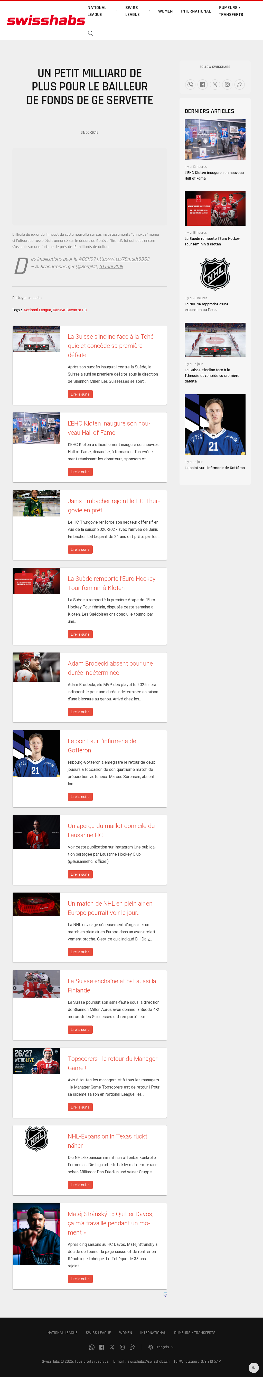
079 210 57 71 (211, 1361)
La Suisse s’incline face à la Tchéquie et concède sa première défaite (212, 375)
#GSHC (85, 259)
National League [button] (97, 11)
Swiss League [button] (132, 11)
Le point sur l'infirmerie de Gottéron (215, 468)
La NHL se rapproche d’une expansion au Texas (206, 307)
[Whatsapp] (190, 84)
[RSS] (239, 84)
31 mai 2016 (111, 266)
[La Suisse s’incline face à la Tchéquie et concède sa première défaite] (215, 340)
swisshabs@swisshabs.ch (149, 1361)
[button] (91, 33)
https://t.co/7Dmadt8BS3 (123, 259)
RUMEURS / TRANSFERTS (194, 1332)
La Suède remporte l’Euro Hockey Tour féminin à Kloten (212, 241)
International (196, 11)
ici (119, 240)
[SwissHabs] (46, 20)
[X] (215, 84)
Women (165, 11)
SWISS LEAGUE (98, 1332)
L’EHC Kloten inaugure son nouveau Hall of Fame (214, 175)
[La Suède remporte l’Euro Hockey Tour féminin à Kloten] (215, 208)
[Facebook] (203, 84)
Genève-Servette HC (70, 310)
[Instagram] (227, 84)
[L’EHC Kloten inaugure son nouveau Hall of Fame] (215, 139)
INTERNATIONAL (153, 1332)
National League (38, 310)
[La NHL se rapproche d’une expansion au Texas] (215, 274)
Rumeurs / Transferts (231, 11)
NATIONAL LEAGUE (63, 1332)
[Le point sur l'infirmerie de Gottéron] (215, 424)
